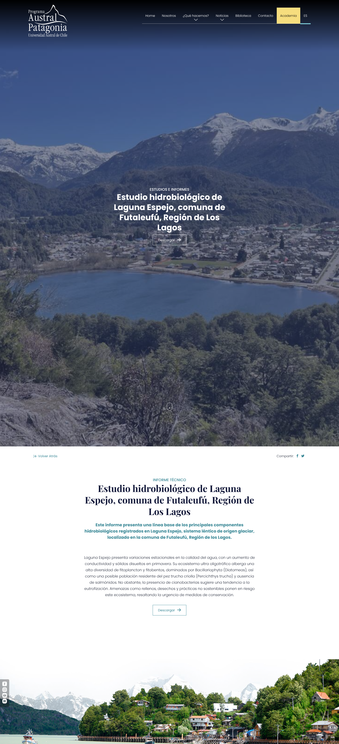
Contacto (265, 15)
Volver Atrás (47, 456)
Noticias (222, 15)
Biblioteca (243, 15)
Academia (288, 15)
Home (150, 15)
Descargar (166, 240)
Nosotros (169, 15)
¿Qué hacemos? (196, 15)
